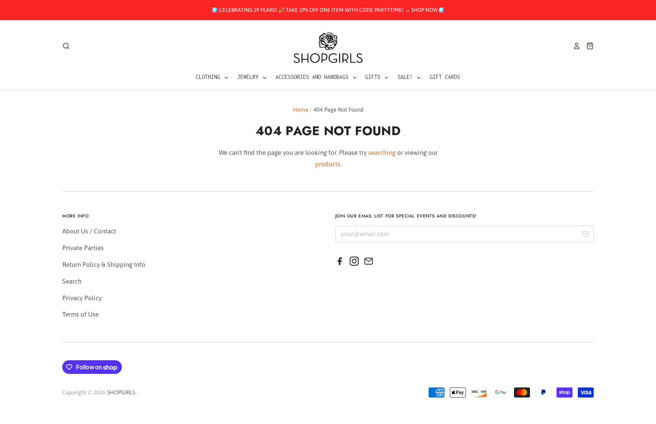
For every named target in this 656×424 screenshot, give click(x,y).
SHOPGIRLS (121, 392)
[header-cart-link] (587, 46)
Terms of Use (80, 314)
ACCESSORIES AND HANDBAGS (314, 77)
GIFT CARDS (445, 77)
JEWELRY (249, 77)
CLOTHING (209, 77)
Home (300, 109)
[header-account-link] (574, 46)
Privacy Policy (82, 298)
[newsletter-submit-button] (585, 235)
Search (72, 281)
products (327, 164)
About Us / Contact (89, 231)
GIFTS (374, 77)
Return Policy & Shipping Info (103, 264)
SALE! (406, 77)
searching (382, 152)
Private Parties (83, 248)
